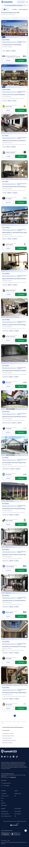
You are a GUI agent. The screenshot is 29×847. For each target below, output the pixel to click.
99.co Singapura (17, 813)
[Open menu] (27, 2)
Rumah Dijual (7, 721)
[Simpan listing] (26, 24)
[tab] (14, 730)
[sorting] (9, 9)
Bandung (18, 721)
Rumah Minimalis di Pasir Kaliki (7, 733)
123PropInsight (4, 805)
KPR (15, 795)
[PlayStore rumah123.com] (15, 833)
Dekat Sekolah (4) (15, 18)
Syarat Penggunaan (5, 813)
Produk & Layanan (4, 795)
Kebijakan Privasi (4, 811)
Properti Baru (14, 9)
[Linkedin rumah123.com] (13, 757)
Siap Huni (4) (24, 18)
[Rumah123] (6, 2)
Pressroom (3, 803)
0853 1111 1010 (13, 777)
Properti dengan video (23, 9)
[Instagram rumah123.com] (7, 756)
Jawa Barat (14, 721)
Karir (2, 800)
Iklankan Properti (17, 793)
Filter (6, 9)
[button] (14, 5)
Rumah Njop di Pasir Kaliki (7, 738)
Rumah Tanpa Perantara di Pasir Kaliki (9, 740)
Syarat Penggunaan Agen (6, 816)
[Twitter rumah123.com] (5, 756)
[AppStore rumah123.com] (5, 833)
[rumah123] (14, 751)
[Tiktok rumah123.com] (17, 757)
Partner (2, 798)
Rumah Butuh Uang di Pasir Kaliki (8, 735)
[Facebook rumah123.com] (2, 756)
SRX (15, 816)
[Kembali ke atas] (25, 830)
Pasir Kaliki (24, 721)
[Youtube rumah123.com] (10, 756)
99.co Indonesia (17, 811)
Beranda (2, 721)
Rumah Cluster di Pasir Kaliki (7, 742)
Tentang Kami (4, 793)
